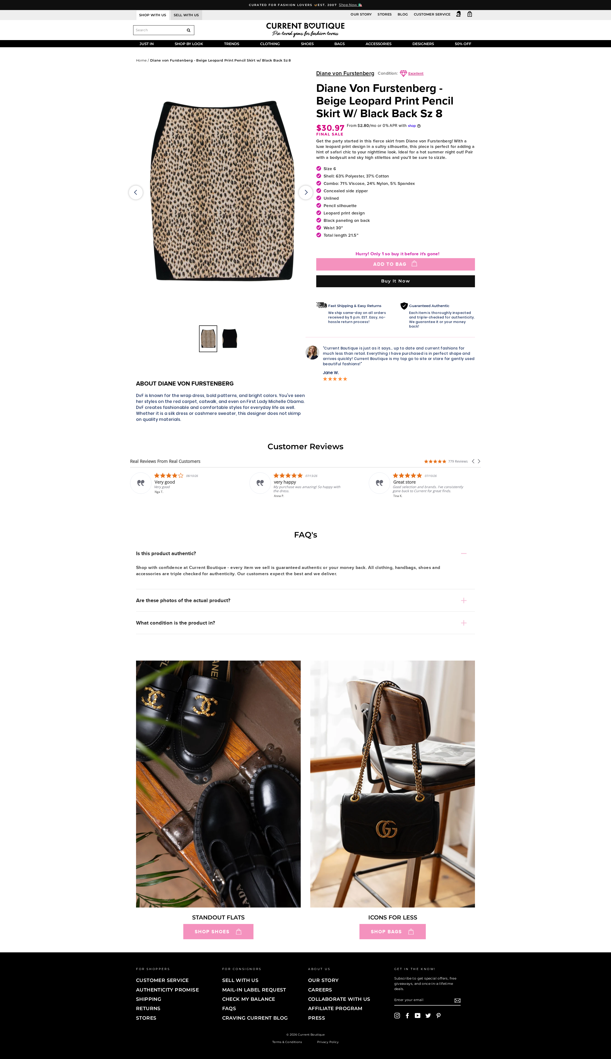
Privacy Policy (328, 1041)
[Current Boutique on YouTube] (418, 1015)
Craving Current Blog (255, 1018)
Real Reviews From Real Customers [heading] (165, 461)
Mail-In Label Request (254, 990)
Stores (385, 14)
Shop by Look (189, 44)
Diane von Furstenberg (345, 73)
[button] (473, 461)
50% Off (463, 44)
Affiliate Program (335, 1008)
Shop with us (152, 15)
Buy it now (395, 280)
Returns (148, 1008)
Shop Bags (386, 931)
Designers (423, 44)
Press (316, 1018)
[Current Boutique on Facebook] (407, 1015)
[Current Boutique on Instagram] (397, 1015)
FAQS (229, 1008)
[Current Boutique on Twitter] (428, 1015)
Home (141, 60)
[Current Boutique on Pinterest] (438, 1015)
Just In (147, 44)
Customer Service (432, 14)
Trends (231, 44)
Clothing (270, 44)
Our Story (361, 14)
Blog (403, 14)
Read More (401, 499)
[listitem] (178, 485)
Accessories (378, 44)
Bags (339, 44)
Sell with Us (240, 980)
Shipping (148, 999)
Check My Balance (248, 999)
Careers (320, 990)
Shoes (307, 44)
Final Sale (329, 134)
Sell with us (186, 15)
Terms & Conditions (287, 1041)
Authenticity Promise (167, 990)
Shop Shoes (212, 931)
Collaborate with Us (339, 999)
